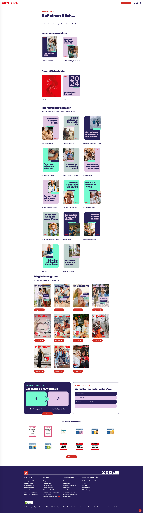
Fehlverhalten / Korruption (70, 485)
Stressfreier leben (89, 207)
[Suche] (134, 3)
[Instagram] (107, 472)
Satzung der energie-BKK (31, 492)
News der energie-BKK (69, 492)
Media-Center (47, 483)
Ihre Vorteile (27, 490)
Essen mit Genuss (68, 271)
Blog (44, 481)
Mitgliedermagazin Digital (30, 507)
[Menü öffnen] (141, 3)
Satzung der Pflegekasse (31, 494)
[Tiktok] (117, 472)
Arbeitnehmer (86, 487)
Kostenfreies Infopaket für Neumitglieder (50, 507)
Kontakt (76, 507)
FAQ (64, 507)
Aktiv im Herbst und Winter (92, 143)
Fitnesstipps (67, 239)
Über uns (65, 481)
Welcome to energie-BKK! (50, 496)
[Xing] (110, 472)
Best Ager (85, 485)
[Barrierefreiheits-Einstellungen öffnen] (140, 510)
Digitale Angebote (29, 485)
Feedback (65, 490)
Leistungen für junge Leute (71, 61)
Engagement (66, 483)
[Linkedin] (114, 472)
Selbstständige (86, 490)
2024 (64, 100)
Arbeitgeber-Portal (48, 490)
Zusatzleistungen (28, 483)
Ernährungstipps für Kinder (50, 239)
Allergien (44, 271)
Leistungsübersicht (29, 481)
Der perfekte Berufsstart (50, 207)
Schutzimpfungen (68, 143)
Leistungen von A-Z (48, 61)
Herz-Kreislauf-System (70, 175)
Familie (84, 483)
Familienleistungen (48, 143)
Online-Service (47, 494)
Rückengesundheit (89, 239)
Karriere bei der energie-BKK (70, 494)
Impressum (84, 507)
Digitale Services (47, 485)
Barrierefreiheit (113, 507)
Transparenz (66, 487)
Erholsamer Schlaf (48, 175)
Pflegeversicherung (29, 487)
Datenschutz (91, 507)
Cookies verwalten (102, 507)
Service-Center (67, 496)
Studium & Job (88, 175)
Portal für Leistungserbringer (51, 492)
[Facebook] (103, 472)
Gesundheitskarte (48, 487)
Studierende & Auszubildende (90, 481)
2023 (44, 100)
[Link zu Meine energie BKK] (137, 3)
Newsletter (70, 507)
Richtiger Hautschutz (70, 207)
